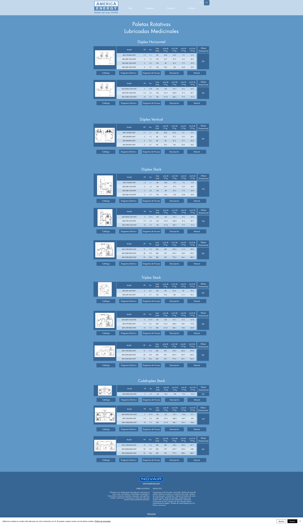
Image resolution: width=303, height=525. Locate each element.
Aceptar (292, 521)
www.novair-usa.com (151, 483)
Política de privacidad (103, 521)
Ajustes (281, 521)
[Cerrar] (300, 521)
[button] (128, 73)
